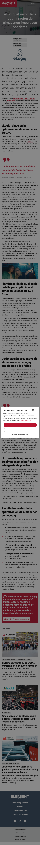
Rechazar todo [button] (20, 430)
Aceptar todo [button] (20, 425)
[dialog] (20, 422)
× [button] (36, 409)
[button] (20, 434)
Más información (26, 420)
